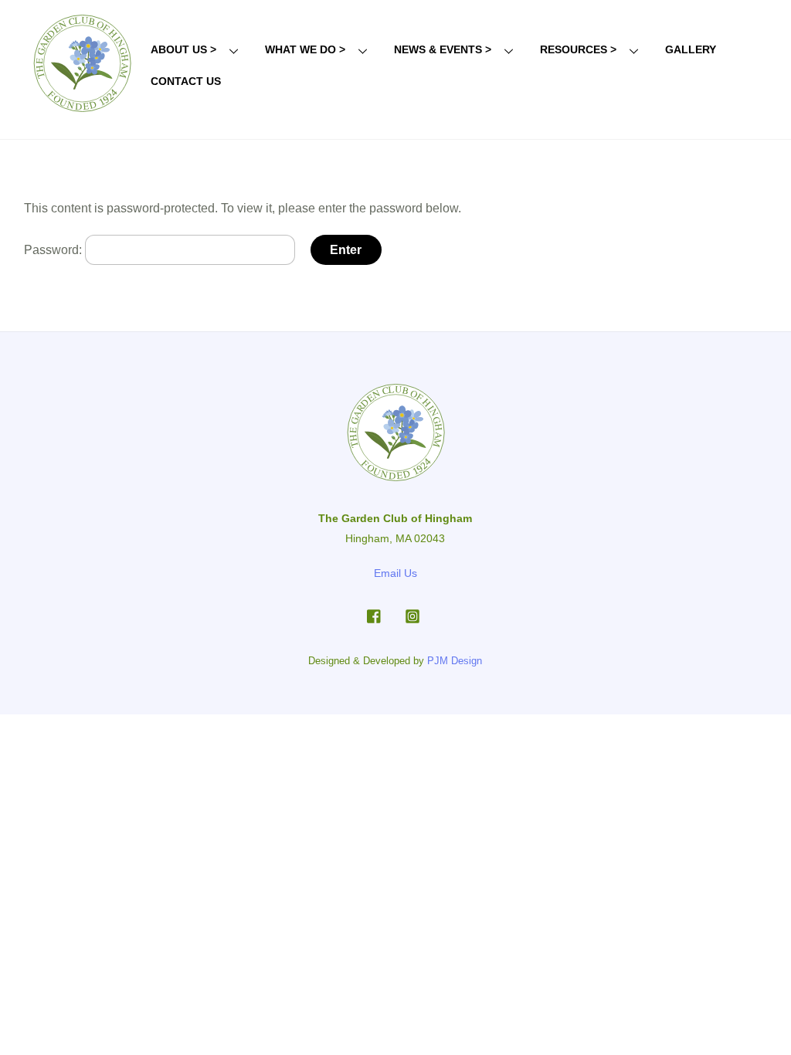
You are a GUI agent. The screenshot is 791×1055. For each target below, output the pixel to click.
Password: (54, 249)
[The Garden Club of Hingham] (82, 109)
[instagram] (412, 615)
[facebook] (374, 615)
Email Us (395, 573)
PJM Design (454, 661)
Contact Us (186, 81)
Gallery (690, 49)
